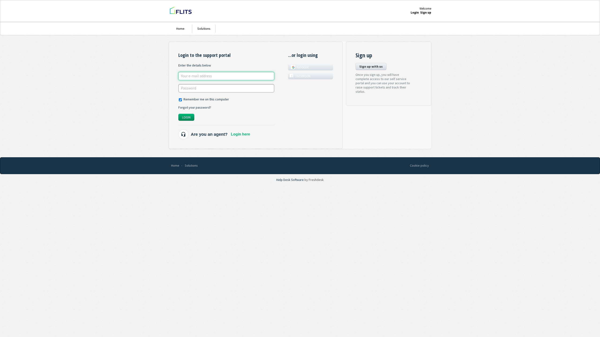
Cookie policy (419, 165)
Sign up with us (371, 66)
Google (303, 67)
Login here (240, 134)
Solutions (203, 28)
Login (186, 117)
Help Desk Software (290, 180)
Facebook (303, 76)
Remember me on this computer (206, 99)
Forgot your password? (194, 107)
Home (180, 28)
